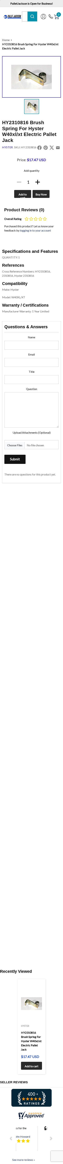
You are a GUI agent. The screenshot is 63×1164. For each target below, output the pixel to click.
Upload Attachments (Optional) (32, 432)
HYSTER (7, 147)
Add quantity (31, 170)
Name (31, 337)
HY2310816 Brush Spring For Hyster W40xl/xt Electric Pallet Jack (30, 46)
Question (31, 389)
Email (31, 354)
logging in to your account (35, 230)
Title (31, 371)
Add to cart (23, 195)
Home (6, 40)
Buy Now (41, 194)
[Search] (32, 16)
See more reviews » (23, 1159)
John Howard (22, 1136)
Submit (15, 459)
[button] (12, 1138)
